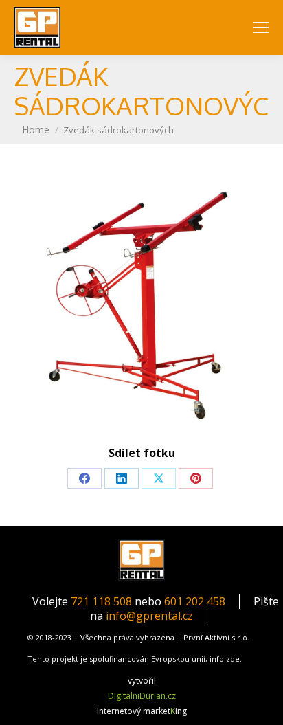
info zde (225, 659)
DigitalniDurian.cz (142, 696)
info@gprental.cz (149, 615)
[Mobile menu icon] (261, 27)
